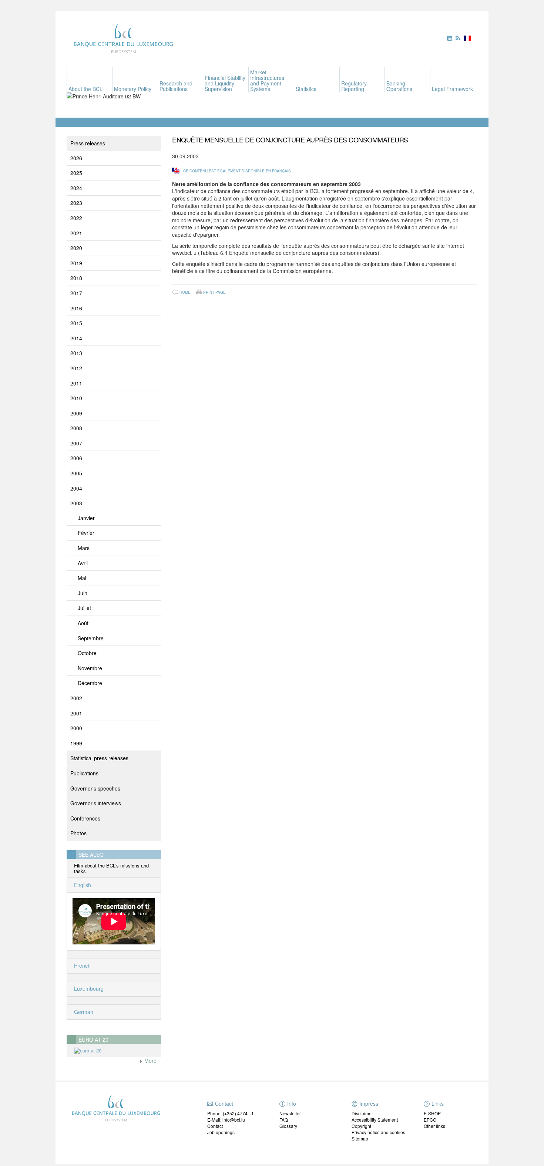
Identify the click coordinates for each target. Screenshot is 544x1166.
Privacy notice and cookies (378, 1132)
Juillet (84, 607)
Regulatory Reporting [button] (354, 86)
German (83, 1011)
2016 (76, 308)
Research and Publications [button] (175, 86)
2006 (76, 458)
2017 (76, 293)
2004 (76, 488)
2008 (76, 428)
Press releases (87, 143)
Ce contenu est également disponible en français (237, 170)
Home (185, 292)
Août (83, 623)
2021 (76, 233)
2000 (76, 728)
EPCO (430, 1119)
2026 (76, 158)
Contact (215, 1126)
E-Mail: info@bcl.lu (226, 1119)
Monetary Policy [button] (132, 88)
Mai (82, 578)
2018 (76, 278)
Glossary (288, 1126)
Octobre (87, 653)
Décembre (90, 683)
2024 (76, 188)
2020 (76, 248)
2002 (76, 698)
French (82, 965)
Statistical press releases (99, 758)
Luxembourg (88, 988)
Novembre (90, 668)
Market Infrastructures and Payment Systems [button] (267, 80)
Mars (84, 548)
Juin (82, 593)
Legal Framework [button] (452, 88)
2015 (76, 323)
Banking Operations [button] (399, 86)
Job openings (221, 1132)
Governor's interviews (95, 803)
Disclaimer (362, 1113)
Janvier (86, 518)
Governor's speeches (95, 788)
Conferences (85, 818)
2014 (76, 338)
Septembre (91, 638)
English (82, 885)
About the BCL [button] (85, 88)
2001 (76, 713)
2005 (76, 473)
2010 (76, 398)
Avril (83, 563)
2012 (76, 368)
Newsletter (290, 1113)
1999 (76, 743)
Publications (84, 773)
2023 (76, 202)
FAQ (283, 1119)
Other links (434, 1126)
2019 (76, 263)
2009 (76, 413)
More (150, 1060)
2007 (76, 443)
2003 (76, 503)
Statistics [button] (306, 88)
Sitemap (360, 1138)
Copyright (361, 1126)
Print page (214, 292)
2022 (76, 218)
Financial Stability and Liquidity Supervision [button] (225, 83)
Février (86, 532)
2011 (76, 383)
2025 (76, 172)
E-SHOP (432, 1113)
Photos (78, 833)
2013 (76, 353)
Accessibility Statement (375, 1119)
